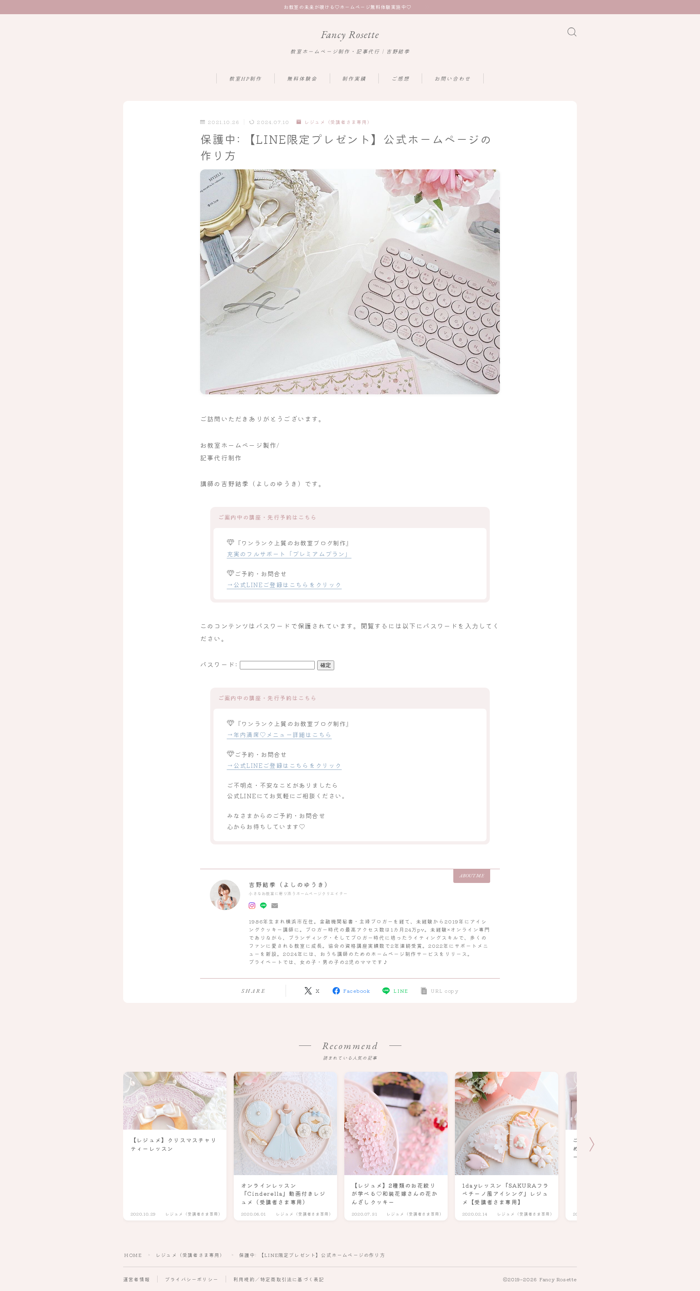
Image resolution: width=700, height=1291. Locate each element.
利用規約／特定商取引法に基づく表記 (278, 1279)
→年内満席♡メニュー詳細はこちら (279, 734)
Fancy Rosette (350, 35)
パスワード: (220, 664)
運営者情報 (136, 1279)
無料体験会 (302, 78)
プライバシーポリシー (191, 1279)
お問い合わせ (452, 78)
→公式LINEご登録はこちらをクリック (284, 584)
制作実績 (354, 78)
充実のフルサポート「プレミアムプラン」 (289, 553)
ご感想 (400, 78)
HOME (133, 1254)
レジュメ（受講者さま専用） (338, 122)
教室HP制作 (245, 78)
